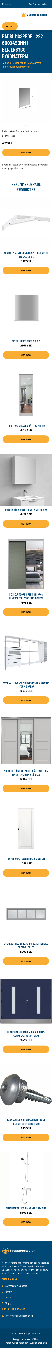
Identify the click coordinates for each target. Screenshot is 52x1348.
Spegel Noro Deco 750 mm (26, 341)
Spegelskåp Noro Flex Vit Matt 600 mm (26, 510)
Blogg (8, 1303)
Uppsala (8, 4)
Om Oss (9, 1297)
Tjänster (9, 1291)
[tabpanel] (26, 99)
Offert (10, 26)
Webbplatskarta (38, 1342)
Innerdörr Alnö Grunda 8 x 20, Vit (26, 859)
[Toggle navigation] (6, 15)
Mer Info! (26, 152)
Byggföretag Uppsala (16, 1285)
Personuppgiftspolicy (16, 1342)
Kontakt (26, 1339)
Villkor (35, 1339)
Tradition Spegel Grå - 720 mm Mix (26, 425)
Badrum (19, 131)
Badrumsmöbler (33, 131)
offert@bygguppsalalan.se (38, 4)
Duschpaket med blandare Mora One (26, 1208)
